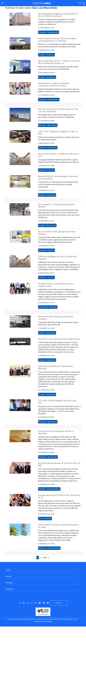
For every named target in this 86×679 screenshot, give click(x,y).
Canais (8, 570)
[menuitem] (43, 569)
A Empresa (9, 589)
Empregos (9, 582)
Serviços (9, 576)
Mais (45, 557)
